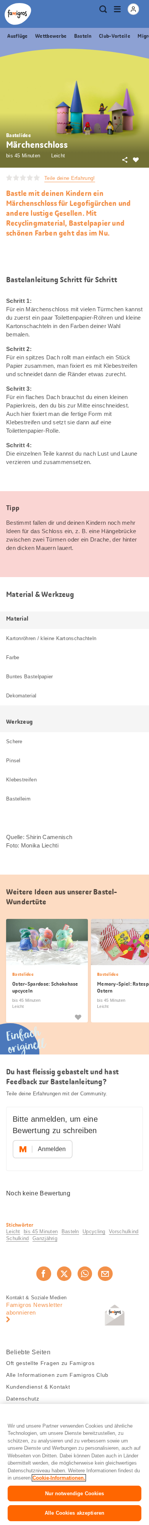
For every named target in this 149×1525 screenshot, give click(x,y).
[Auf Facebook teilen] (43, 1273)
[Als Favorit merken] (78, 1016)
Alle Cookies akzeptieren (74, 1513)
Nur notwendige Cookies (74, 1493)
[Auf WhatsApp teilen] (85, 1273)
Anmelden (52, 1149)
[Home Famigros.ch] (18, 14)
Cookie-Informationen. (58, 1478)
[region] (74, 1464)
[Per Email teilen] (105, 1273)
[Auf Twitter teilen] (64, 1273)
